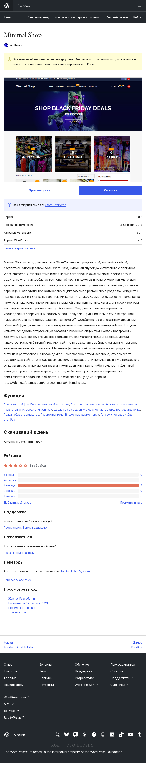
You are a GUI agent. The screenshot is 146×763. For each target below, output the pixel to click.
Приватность (13, 685)
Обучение (82, 664)
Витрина (45, 664)
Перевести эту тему (17, 579)
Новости (10, 671)
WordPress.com (17, 697)
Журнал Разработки (21, 598)
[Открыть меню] (140, 5)
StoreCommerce (55, 205)
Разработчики (85, 678)
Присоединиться (122, 664)
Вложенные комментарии (82, 414)
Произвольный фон (16, 404)
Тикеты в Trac (17, 612)
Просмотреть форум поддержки (25, 527)
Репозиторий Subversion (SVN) (28, 603)
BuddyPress (14, 717)
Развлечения (12, 409)
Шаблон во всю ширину (69, 409)
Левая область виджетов (103, 409)
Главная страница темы (20, 248)
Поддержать (121, 678)
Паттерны (46, 685)
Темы (7, 17)
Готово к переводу (113, 414)
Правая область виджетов (21, 414)
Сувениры (119, 685)
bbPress (11, 711)
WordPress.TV (87, 685)
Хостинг (10, 678)
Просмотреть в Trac (21, 607)
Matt (9, 704)
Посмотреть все (131, 502)
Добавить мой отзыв (17, 502)
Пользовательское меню (87, 404)
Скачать (110, 190)
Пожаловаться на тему (19, 552)
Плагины (45, 678)
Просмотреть (39, 190)
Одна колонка (131, 409)
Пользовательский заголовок (49, 404)
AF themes (17, 45)
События (116, 671)
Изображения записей (37, 409)
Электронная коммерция (121, 404)
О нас (8, 664)
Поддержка (83, 671)
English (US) (68, 571)
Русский (84, 571)
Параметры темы (52, 414)
